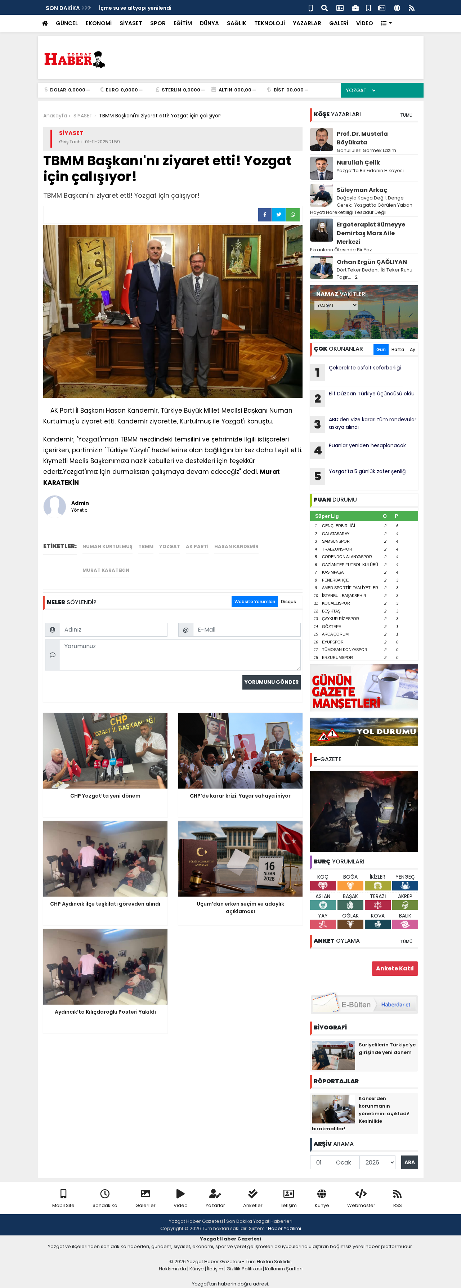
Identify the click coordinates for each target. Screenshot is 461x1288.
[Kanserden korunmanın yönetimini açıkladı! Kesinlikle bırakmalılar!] (333, 1108)
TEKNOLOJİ (269, 23)
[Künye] (397, 7)
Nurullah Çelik (358, 162)
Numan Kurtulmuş (107, 546)
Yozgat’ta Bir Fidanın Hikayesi (370, 170)
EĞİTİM (183, 23)
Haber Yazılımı (284, 1228)
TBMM (145, 546)
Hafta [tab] (397, 349)
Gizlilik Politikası (244, 1268)
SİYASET (131, 23)
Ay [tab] (412, 349)
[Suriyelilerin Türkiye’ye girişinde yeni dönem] (333, 1055)
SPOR (158, 23)
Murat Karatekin (105, 570)
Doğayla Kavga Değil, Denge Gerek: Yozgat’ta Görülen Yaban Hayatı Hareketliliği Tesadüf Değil (361, 205)
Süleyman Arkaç (362, 190)
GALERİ (338, 23)
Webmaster (361, 1205)
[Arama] (324, 7)
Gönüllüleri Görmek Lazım (367, 150)
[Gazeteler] (382, 7)
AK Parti (197, 546)
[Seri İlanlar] (368, 7)
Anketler (253, 1205)
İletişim (289, 1205)
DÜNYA (209, 23)
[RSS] (411, 7)
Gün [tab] (381, 349)
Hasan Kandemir (236, 546)
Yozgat (169, 546)
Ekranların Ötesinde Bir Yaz (341, 249)
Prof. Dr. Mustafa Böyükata (362, 138)
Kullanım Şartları (284, 1268)
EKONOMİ (99, 23)
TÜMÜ (406, 115)
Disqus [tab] (288, 601)
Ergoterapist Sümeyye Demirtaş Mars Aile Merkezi (371, 233)
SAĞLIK (236, 23)
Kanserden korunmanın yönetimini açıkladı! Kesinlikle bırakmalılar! (360, 1113)
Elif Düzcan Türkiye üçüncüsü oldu (364, 398)
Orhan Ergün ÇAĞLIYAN (372, 262)
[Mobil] (310, 7)
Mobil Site (63, 1205)
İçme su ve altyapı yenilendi (135, 8)
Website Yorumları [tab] (254, 601)
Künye (322, 1205)
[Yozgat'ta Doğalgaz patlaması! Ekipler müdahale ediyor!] (364, 810)
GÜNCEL (67, 23)
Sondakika (105, 1205)
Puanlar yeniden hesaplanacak (360, 450)
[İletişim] (340, 7)
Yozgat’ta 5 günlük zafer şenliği (360, 476)
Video (181, 1205)
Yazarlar (215, 1205)
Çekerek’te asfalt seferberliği (358, 372)
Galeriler (145, 1205)
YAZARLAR (307, 23)
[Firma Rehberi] (355, 7)
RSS (397, 1205)
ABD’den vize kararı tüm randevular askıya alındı (365, 424)
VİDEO (364, 23)
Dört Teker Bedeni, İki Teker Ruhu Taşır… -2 (374, 273)
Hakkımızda (172, 1268)
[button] (386, 23)
